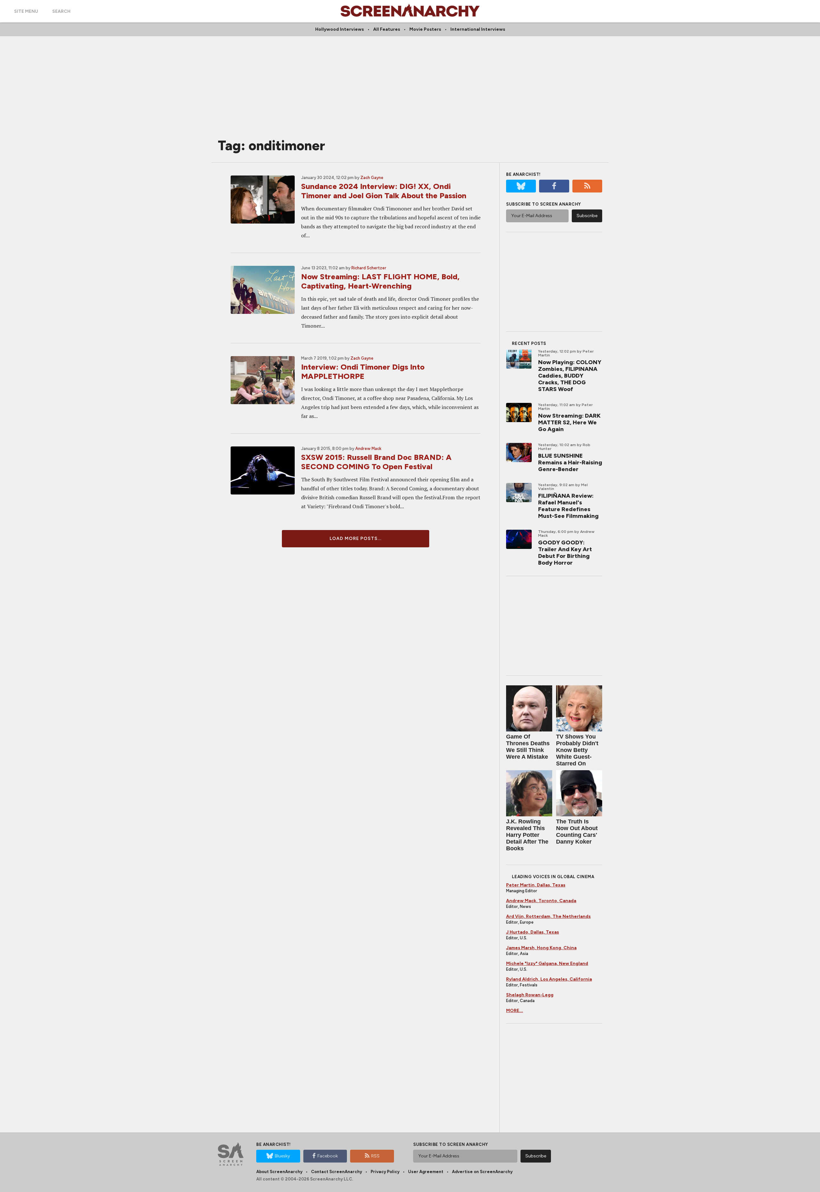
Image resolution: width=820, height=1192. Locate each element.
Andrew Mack (368, 448)
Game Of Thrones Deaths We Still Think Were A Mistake (528, 746)
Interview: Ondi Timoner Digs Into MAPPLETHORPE (362, 371)
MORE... (514, 1010)
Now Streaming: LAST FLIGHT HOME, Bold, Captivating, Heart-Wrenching (380, 281)
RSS (375, 1156)
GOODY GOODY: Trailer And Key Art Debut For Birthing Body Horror (565, 552)
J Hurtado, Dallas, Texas (532, 932)
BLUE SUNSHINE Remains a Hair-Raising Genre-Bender (570, 462)
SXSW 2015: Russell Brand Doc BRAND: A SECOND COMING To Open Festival (376, 462)
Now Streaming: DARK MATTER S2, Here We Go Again (569, 422)
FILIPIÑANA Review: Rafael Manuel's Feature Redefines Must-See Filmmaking (568, 505)
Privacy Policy (385, 1171)
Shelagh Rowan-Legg (530, 995)
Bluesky (282, 1156)
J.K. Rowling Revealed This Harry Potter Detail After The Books (527, 835)
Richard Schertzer (368, 267)
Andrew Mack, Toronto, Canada (541, 900)
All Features (386, 29)
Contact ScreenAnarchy (336, 1171)
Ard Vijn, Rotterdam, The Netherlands (548, 916)
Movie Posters (425, 29)
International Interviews (477, 29)
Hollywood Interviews (339, 29)
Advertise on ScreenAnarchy (482, 1171)
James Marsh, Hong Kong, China (541, 948)
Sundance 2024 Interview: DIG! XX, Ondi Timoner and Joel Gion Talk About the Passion (383, 191)
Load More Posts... (355, 538)
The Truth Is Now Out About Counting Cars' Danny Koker (577, 831)
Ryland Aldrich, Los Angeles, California (549, 979)
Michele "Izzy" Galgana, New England (547, 963)
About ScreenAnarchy (279, 1171)
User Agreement (425, 1171)
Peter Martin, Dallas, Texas (535, 885)
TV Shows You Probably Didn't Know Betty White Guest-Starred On (577, 750)
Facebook (327, 1156)
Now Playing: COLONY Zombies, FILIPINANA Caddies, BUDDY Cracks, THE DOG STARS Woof (569, 376)
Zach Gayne (371, 177)
